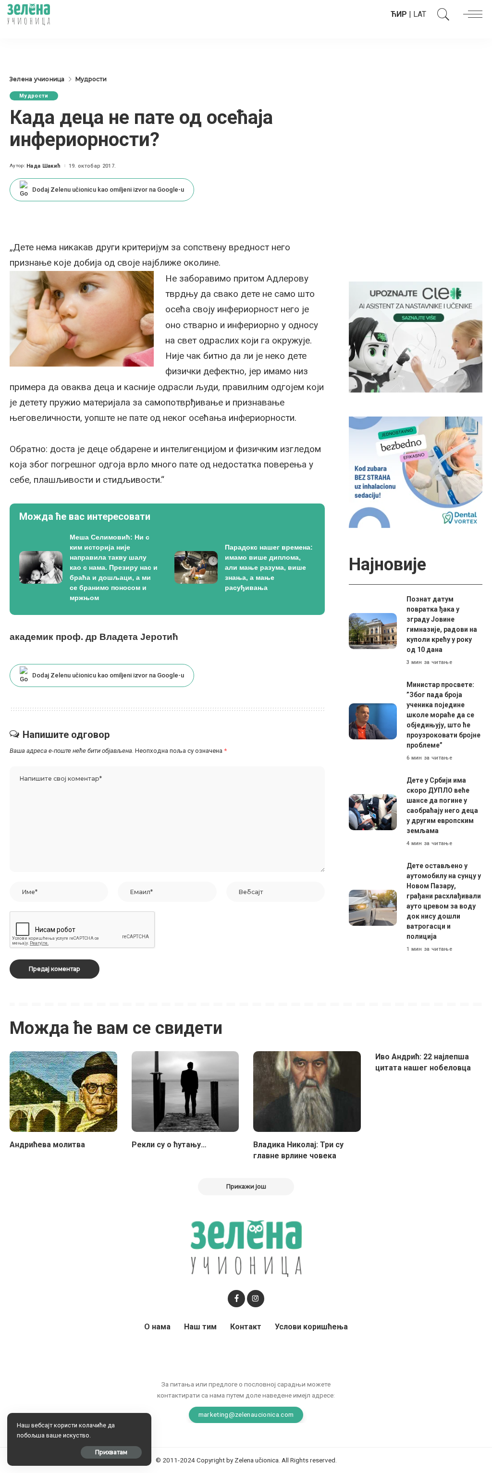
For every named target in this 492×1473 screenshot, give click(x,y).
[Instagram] (255, 1298)
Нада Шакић (43, 166)
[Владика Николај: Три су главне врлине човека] (307, 1091)
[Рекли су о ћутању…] (185, 1091)
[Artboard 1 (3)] (415, 336)
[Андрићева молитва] (63, 1091)
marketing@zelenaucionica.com (246, 1414)
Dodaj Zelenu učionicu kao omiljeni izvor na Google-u (108, 189)
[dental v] (415, 471)
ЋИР (399, 14)
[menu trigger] (470, 14)
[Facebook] (236, 1298)
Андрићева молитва (47, 1144)
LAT (419, 14)
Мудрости (34, 96)
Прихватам (111, 1452)
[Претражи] (441, 14)
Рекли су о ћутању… (169, 1144)
